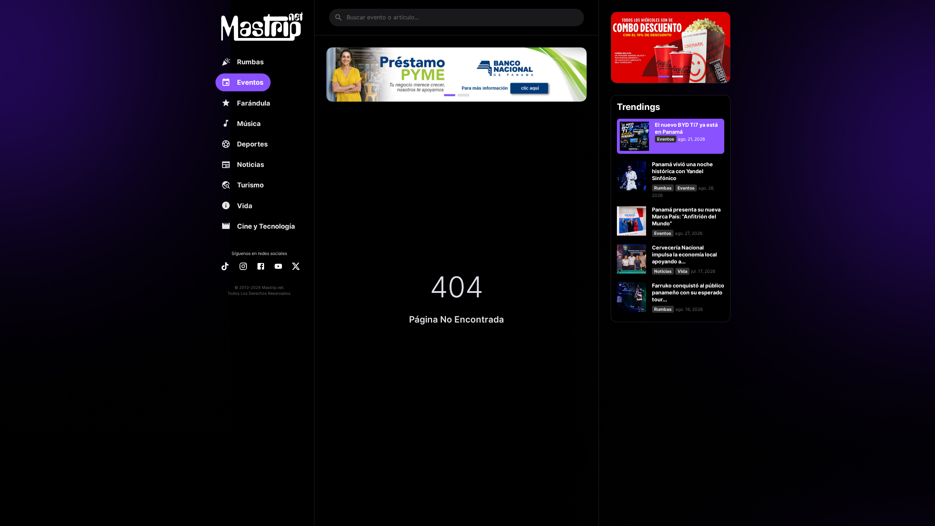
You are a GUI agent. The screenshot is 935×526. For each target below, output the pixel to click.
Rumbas (250, 62)
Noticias (250, 164)
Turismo (250, 185)
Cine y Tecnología (266, 226)
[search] (339, 17)
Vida (244, 206)
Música (249, 123)
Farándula (253, 103)
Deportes (252, 144)
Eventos (250, 82)
